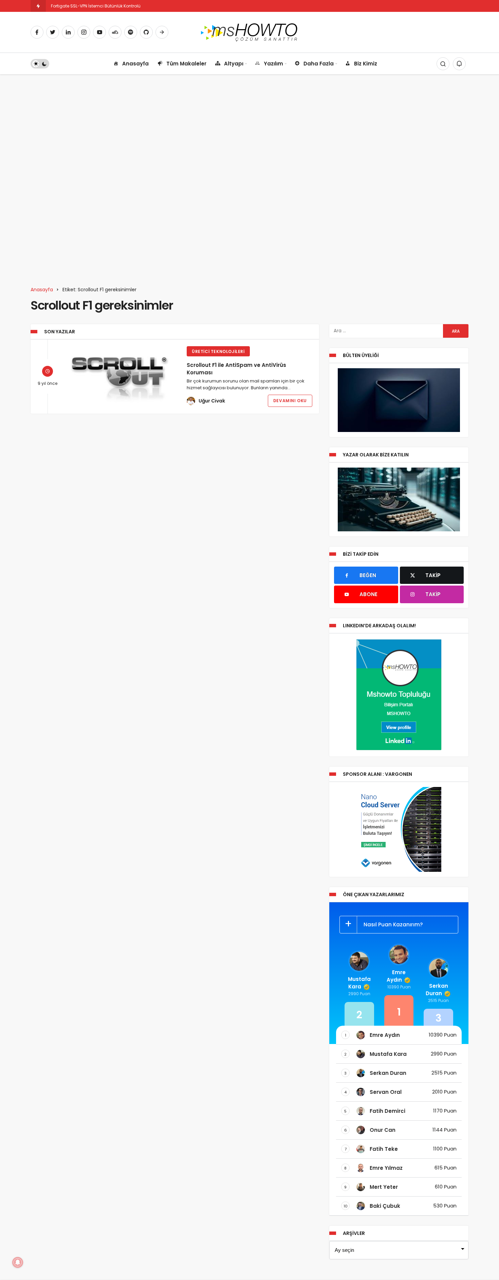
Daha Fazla (318, 63)
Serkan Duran (437, 989)
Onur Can (382, 1130)
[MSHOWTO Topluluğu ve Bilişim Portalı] (250, 31)
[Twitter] (52, 32)
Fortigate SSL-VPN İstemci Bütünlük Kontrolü (96, 6)
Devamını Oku (290, 400)
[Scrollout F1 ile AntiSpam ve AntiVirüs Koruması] (121, 375)
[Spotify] (130, 32)
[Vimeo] (161, 32)
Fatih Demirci (387, 1111)
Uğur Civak (212, 400)
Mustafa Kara (359, 983)
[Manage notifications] (17, 1262)
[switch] (40, 63)
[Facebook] (37, 32)
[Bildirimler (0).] (459, 63)
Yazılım (273, 63)
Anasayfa (135, 63)
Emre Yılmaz (386, 1167)
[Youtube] (99, 32)
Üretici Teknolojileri (218, 351)
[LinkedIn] (68, 32)
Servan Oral (386, 1092)
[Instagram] (83, 32)
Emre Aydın (396, 976)
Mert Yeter (384, 1186)
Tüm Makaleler (186, 63)
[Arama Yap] (443, 63)
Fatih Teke (384, 1149)
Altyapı (233, 63)
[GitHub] (146, 32)
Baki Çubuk (385, 1205)
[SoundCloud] (115, 32)
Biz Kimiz (365, 63)
